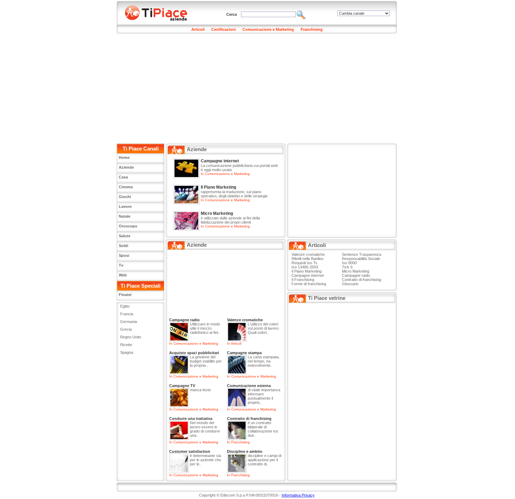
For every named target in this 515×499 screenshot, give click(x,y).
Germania (128, 321)
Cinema (126, 187)
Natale (124, 216)
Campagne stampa (244, 353)
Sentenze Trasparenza (361, 254)
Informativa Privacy (298, 495)
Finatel (125, 295)
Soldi (123, 246)
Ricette (126, 345)
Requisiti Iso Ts (304, 263)
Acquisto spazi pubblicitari (194, 353)
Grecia (126, 329)
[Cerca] (301, 14)
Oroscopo (128, 226)
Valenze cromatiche (245, 320)
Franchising (312, 29)
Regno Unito (130, 337)
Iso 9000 (349, 263)
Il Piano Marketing (218, 187)
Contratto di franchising (249, 418)
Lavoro (125, 206)
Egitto (125, 306)
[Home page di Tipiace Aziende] (160, 12)
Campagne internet (220, 161)
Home (124, 157)
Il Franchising (302, 279)
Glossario (350, 284)
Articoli (198, 29)
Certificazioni (223, 29)
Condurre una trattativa (190, 418)
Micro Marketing (217, 213)
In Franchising (238, 442)
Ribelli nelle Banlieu (307, 258)
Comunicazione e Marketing (268, 29)
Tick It (347, 267)
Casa (123, 177)
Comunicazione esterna (249, 386)
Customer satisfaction (189, 451)
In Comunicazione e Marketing (225, 174)
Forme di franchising (308, 284)
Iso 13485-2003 (304, 267)
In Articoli (234, 343)
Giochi (125, 197)
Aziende (126, 167)
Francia (126, 314)
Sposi (124, 255)
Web (123, 275)
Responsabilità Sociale (361, 258)
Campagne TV (182, 386)
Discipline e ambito (244, 451)
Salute (124, 236)
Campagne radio (184, 320)
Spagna (126, 352)
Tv (121, 265)
